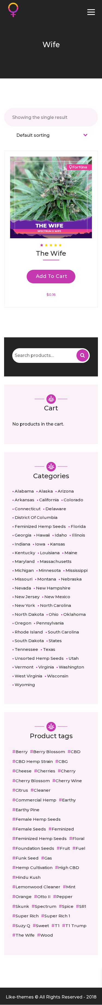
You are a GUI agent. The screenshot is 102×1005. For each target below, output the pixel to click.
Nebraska (71, 579)
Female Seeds (31, 829)
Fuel (80, 848)
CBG (63, 761)
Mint (70, 886)
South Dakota (29, 640)
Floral (78, 838)
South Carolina (63, 632)
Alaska (46, 491)
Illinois (78, 535)
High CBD (68, 867)
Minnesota (50, 570)
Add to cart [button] (51, 276)
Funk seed (27, 858)
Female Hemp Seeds (38, 819)
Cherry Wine (68, 780)
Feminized (63, 829)
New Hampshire (53, 588)
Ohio (53, 614)
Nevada (23, 588)
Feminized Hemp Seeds (40, 526)
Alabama (24, 491)
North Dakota (29, 614)
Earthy (69, 800)
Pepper (64, 896)
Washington (71, 667)
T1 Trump (75, 925)
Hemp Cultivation (34, 867)
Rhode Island (29, 632)
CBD (76, 751)
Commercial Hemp (36, 800)
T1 (57, 925)
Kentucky (25, 552)
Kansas (57, 544)
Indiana (22, 544)
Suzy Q (23, 925)
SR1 (82, 906)
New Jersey (27, 596)
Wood (46, 935)
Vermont (24, 667)
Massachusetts (56, 561)
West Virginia (28, 676)
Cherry (68, 770)
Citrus (22, 790)
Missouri (23, 579)
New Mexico (57, 596)
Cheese (24, 770)
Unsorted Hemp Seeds (39, 658)
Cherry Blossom (33, 780)
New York (25, 605)
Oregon (23, 623)
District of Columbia (36, 517)
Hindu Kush (28, 877)
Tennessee (26, 649)
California (49, 499)
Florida (78, 526)
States (55, 640)
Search (82, 355)
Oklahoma (74, 614)
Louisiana (50, 552)
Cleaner (42, 790)
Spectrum (45, 906)
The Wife (25, 935)
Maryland (25, 561)
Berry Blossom (49, 751)
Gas (48, 858)
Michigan (24, 570)
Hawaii (43, 535)
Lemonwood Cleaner (38, 886)
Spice (67, 906)
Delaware (55, 508)
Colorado (73, 499)
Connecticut (28, 508)
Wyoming (25, 684)
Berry (21, 751)
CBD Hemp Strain (34, 761)
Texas (49, 649)
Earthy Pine (27, 809)
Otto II (44, 896)
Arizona (66, 491)
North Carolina (55, 605)
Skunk (22, 906)
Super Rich (27, 915)
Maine (70, 552)
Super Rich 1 (57, 915)
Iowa (40, 544)
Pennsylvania (50, 623)
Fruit (65, 848)
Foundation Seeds (35, 848)
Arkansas (24, 499)
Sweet (42, 925)
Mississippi (77, 570)
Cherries (46, 770)
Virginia (46, 667)
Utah (74, 658)
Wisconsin (57, 676)
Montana (46, 579)
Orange (24, 896)
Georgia (23, 535)
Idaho (61, 535)
